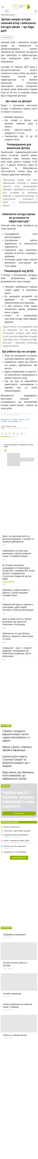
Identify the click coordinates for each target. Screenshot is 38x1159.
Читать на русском (7, 37)
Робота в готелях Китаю (15, 1035)
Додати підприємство (19, 858)
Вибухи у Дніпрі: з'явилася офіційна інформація (17, 748)
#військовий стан (6, 419)
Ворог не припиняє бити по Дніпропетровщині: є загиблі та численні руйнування (18, 539)
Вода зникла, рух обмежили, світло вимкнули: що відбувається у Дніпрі (18, 775)
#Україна (22, 419)
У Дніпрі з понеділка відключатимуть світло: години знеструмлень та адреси (16, 735)
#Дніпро (15, 419)
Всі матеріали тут (19, 813)
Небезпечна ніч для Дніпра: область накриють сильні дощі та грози (17, 636)
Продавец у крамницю (14, 934)
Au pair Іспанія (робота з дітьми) (15, 964)
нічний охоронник (12, 993)
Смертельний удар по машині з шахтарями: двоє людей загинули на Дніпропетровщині (18, 607)
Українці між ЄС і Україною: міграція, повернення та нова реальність (18, 799)
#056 (27, 419)
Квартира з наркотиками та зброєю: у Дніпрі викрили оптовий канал (16, 593)
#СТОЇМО (4, 421)
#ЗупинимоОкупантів (14, 421)
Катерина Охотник (11, 426)
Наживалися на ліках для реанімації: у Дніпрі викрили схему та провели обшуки (16, 553)
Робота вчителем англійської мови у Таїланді (17, 1005)
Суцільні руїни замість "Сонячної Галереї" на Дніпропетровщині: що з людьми (16, 761)
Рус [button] (7, 11)
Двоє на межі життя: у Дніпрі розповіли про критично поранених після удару (16, 622)
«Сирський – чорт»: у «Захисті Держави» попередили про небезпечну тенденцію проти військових (17, 652)
